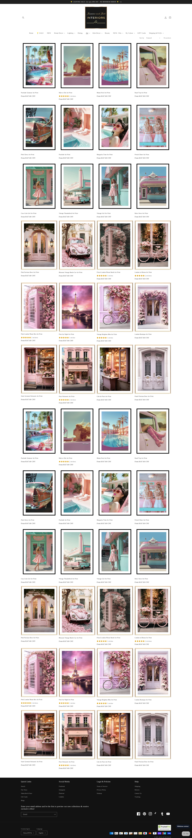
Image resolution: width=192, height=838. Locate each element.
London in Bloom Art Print (143, 272)
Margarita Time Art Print (105, 154)
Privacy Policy (101, 790)
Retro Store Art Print (141, 213)
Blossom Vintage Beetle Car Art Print (70, 272)
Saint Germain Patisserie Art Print (31, 396)
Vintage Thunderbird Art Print (68, 213)
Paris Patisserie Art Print (66, 396)
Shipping (137, 786)
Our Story (24, 790)
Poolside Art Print (64, 154)
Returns (137, 790)
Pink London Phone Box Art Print (31, 334)
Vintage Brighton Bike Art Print (107, 334)
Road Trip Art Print (141, 92)
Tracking (137, 797)
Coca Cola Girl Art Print (28, 213)
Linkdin (61, 797)
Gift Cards (24, 797)
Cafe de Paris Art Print (104, 396)
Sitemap (99, 793)
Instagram (62, 790)
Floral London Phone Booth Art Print (108, 272)
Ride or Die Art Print (65, 92)
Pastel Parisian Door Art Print (144, 396)
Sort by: (142, 38)
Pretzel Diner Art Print (142, 154)
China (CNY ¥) (27, 833)
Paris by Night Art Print (66, 334)
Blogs (22, 800)
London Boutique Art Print (143, 334)
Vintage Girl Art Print (104, 213)
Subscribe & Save (26, 793)
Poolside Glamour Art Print (29, 92)
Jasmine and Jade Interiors (165, 837)
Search (23, 786)
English (41, 833)
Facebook (62, 786)
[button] (23, 17)
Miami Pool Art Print (103, 92)
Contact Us (138, 793)
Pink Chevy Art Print (27, 154)
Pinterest (61, 793)
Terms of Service (102, 786)
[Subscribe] (54, 814)
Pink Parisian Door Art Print (30, 272)
